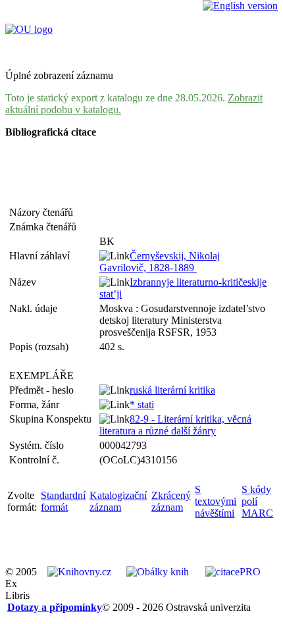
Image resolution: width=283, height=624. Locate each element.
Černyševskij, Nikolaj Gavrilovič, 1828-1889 (159, 261)
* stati (142, 404)
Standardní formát (63, 501)
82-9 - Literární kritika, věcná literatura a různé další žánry (175, 424)
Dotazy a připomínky (54, 607)
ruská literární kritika (172, 390)
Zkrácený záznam (171, 501)
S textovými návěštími (215, 501)
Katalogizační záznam (118, 501)
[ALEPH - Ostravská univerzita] (29, 29)
